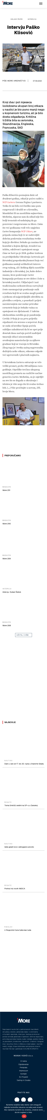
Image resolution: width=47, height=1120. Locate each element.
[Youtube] (30, 1099)
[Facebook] (3, 87)
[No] (44, 1111)
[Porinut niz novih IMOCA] (23, 868)
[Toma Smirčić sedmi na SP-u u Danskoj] (23, 785)
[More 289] (23, 541)
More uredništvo (17, 81)
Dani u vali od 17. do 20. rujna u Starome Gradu (24, 764)
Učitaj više (23, 635)
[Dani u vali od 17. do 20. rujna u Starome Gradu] (23, 743)
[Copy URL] (14, 87)
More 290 (7, 523)
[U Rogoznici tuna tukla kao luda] (23, 909)
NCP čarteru (9, 202)
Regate (8, 802)
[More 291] (23, 472)
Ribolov (8, 927)
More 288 (7, 625)
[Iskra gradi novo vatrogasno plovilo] (23, 826)
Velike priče (17, 19)
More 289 (7, 558)
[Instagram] (23, 1099)
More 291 (6, 490)
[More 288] (23, 608)
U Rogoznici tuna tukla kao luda (17, 930)
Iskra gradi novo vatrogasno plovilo (19, 847)
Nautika (8, 760)
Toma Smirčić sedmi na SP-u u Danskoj (21, 805)
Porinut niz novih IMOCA (14, 888)
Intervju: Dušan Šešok (12, 592)
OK (24, 1116)
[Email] (8, 87)
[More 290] (23, 506)
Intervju (32, 19)
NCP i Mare (27, 231)
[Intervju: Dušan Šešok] (23, 574)
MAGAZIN (7, 487)
